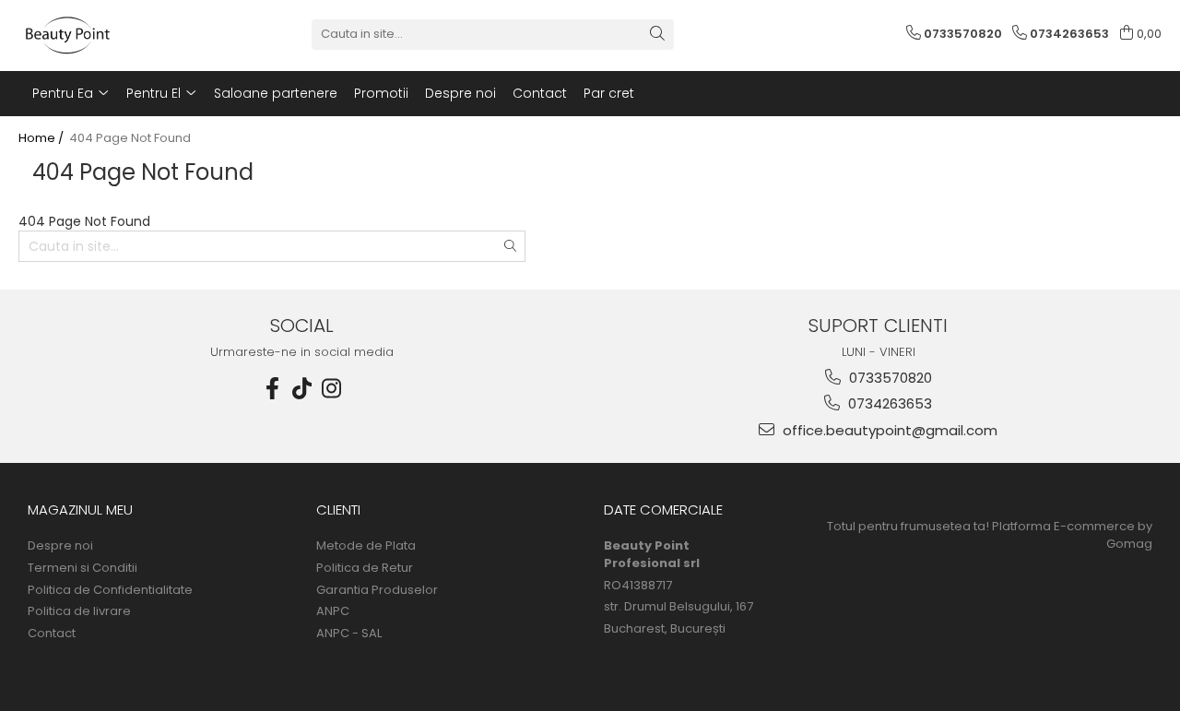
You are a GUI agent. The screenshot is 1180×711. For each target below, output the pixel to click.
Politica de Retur (364, 568)
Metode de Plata (366, 546)
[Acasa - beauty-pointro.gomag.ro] (110, 34)
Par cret (609, 93)
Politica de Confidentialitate (110, 590)
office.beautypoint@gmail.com (888, 430)
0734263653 (888, 403)
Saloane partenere (275, 93)
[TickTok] (302, 389)
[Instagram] (332, 389)
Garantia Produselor (377, 590)
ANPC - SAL (349, 633)
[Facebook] (273, 389)
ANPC (332, 611)
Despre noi (460, 93)
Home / (42, 138)
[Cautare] (657, 34)
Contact (540, 93)
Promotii (381, 93)
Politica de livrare (79, 611)
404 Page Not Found (130, 138)
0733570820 (888, 377)
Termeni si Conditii (82, 568)
